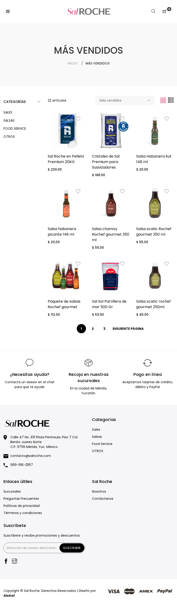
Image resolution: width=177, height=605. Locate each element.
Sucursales (12, 491)
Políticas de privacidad (21, 505)
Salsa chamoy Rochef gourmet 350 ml (110, 234)
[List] (171, 100)
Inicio (73, 63)
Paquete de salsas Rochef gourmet (64, 304)
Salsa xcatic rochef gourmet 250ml (153, 304)
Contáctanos (102, 498)
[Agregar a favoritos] (78, 119)
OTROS (9, 136)
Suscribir (72, 548)
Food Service (14, 128)
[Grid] (163, 100)
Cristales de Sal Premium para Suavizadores (106, 162)
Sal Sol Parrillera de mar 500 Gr (109, 304)
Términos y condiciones (22, 513)
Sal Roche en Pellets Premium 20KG (66, 159)
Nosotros (99, 491)
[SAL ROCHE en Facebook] (6, 561)
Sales (7, 112)
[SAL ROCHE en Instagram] (14, 561)
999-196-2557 (21, 464)
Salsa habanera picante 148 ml (62, 231)
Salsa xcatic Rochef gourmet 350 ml (153, 231)
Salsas (9, 120)
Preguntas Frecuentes (21, 498)
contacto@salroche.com (30, 455)
